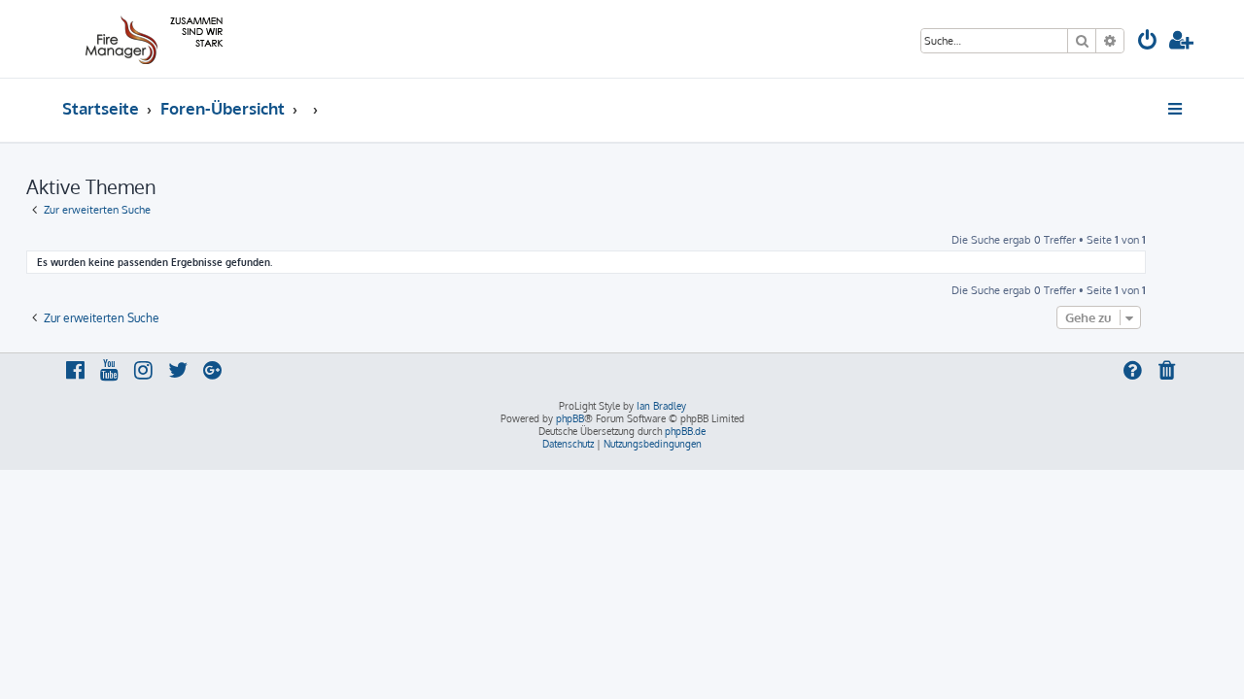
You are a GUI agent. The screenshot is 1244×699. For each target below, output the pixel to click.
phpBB (570, 418)
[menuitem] (1147, 42)
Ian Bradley (661, 406)
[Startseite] (151, 39)
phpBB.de (685, 431)
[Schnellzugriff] (1176, 108)
